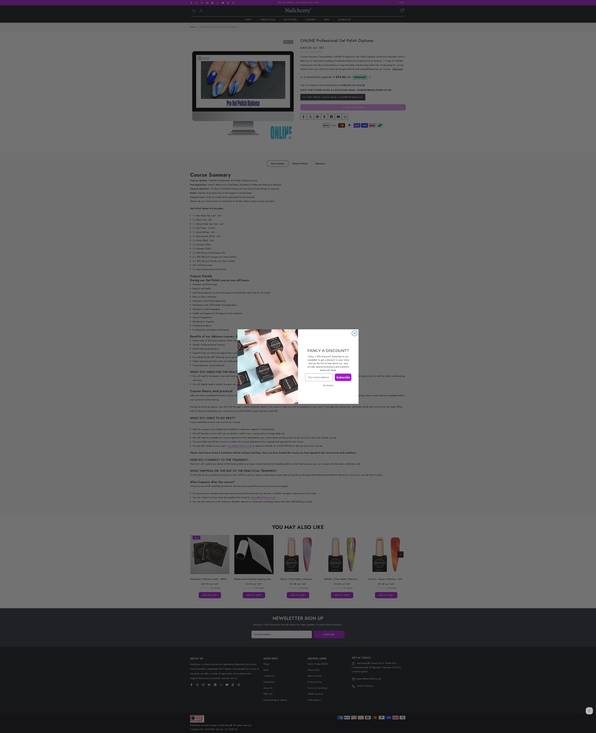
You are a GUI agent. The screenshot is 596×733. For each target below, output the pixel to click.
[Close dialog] (354, 333)
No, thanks (328, 385)
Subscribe (343, 377)
